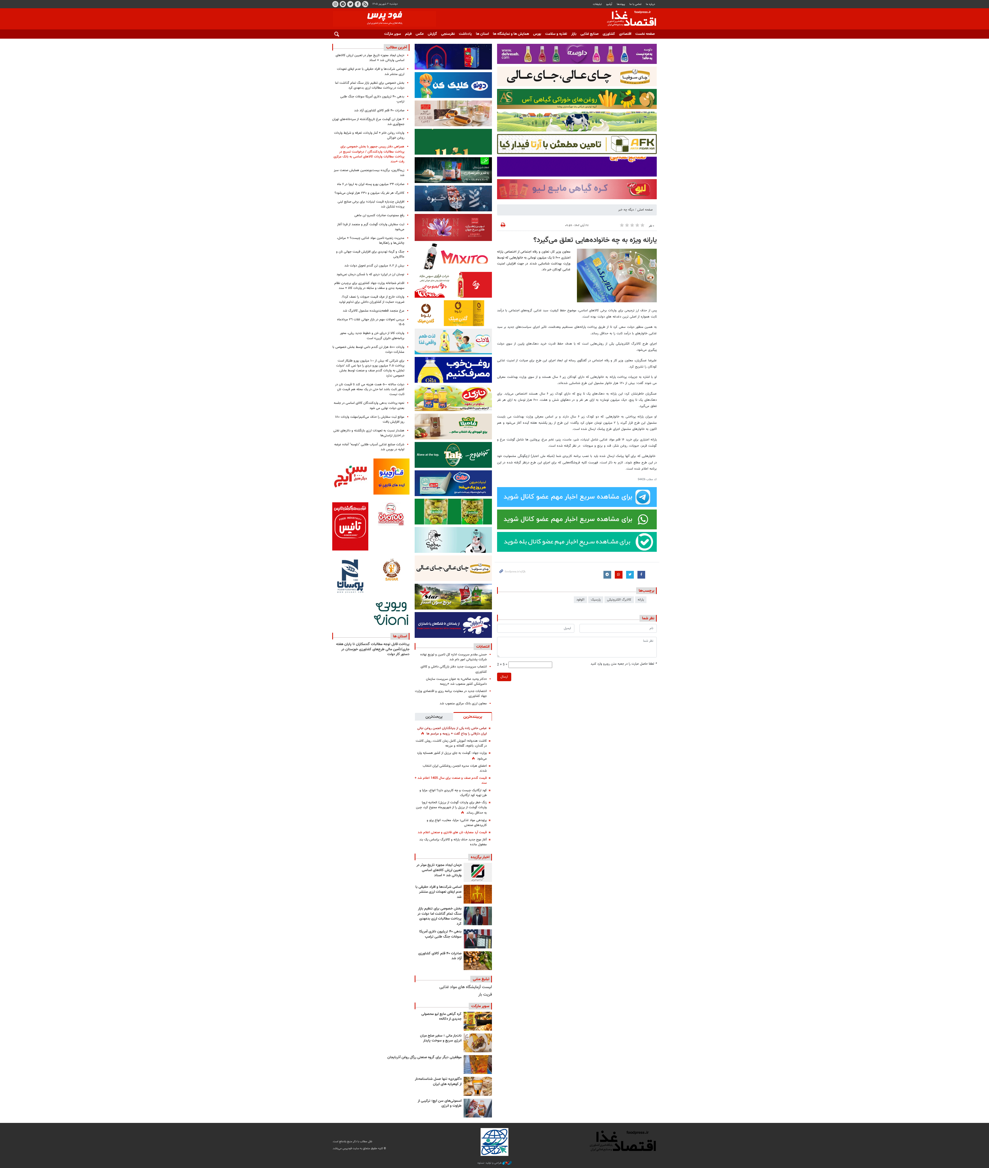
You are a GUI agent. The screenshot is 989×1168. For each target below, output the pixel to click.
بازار (573, 34)
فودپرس (628, 19)
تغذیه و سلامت (556, 34)
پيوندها (621, 4)
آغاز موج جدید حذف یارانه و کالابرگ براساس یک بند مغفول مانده (453, 842)
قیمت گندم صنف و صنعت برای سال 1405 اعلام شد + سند (451, 780)
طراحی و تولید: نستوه (490, 1163)
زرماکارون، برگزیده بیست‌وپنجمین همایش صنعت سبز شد (369, 173)
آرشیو (609, 4)
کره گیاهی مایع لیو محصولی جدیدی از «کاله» (441, 1016)
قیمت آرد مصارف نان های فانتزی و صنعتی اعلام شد (452, 832)
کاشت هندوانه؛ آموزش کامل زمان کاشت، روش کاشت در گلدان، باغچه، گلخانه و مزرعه (451, 743)
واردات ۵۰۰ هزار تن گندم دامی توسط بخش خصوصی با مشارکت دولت (368, 350)
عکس (420, 34)
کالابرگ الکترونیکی (619, 599)
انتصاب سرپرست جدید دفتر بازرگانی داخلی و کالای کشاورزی (454, 669)
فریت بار (485, 994)
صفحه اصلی (645, 209)
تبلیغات (597, 4)
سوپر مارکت (392, 34)
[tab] (472, 716)
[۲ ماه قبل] (478, 1021)
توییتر (350, 4)
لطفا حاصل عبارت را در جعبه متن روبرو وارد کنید (624, 664)
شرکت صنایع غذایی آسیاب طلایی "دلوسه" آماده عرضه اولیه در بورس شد (369, 447)
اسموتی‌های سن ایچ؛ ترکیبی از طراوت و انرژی (440, 1103)
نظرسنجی (448, 34)
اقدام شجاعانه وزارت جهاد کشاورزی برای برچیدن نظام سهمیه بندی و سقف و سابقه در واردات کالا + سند (369, 286)
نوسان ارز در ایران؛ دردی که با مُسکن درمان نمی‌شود (370, 274)
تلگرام (343, 4)
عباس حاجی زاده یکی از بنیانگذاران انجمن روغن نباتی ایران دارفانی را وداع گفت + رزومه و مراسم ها (452, 731)
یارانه (641, 599)
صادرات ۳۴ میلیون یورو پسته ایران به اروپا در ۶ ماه (370, 184)
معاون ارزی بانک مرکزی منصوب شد (463, 703)
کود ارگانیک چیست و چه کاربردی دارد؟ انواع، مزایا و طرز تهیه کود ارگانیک (453, 793)
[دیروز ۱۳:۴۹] (478, 938)
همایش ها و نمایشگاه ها (511, 34)
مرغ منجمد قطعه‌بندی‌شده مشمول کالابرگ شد (373, 310)
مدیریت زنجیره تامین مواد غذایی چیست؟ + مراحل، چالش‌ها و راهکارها (370, 241)
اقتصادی (625, 34)
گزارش (432, 34)
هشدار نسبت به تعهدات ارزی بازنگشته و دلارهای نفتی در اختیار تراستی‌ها (368, 433)
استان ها (482, 34)
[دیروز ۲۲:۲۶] (478, 872)
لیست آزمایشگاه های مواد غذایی (465, 987)
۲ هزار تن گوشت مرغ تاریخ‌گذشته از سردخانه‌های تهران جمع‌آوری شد (368, 122)
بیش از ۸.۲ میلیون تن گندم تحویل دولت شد (374, 265)
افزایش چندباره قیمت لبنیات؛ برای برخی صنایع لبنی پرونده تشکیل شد (371, 204)
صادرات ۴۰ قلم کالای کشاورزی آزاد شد (440, 956)
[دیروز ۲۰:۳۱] (478, 915)
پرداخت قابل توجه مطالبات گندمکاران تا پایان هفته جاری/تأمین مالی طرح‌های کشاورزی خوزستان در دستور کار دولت (373, 649)
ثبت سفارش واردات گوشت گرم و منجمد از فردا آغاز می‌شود (370, 227)
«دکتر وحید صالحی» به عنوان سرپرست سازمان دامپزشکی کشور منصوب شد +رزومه (456, 682)
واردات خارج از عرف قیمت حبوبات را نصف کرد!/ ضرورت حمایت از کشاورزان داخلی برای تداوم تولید (371, 299)
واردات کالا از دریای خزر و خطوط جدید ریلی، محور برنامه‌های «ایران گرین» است (372, 336)
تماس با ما (635, 4)
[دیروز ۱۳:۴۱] (478, 960)
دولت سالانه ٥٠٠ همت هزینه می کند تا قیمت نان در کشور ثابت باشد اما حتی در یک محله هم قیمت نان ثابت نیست (369, 389)
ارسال (504, 676)
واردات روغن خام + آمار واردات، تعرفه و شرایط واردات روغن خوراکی (369, 135)
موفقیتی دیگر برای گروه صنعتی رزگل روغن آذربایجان (424, 1057)
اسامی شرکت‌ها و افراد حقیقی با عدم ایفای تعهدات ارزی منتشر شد (438, 892)
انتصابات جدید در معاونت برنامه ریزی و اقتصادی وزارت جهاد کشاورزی (451, 694)
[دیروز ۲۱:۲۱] (478, 894)
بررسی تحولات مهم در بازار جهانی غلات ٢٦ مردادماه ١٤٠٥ (370, 322)
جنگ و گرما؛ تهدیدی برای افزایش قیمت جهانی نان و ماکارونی (370, 254)
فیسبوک (358, 4)
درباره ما (650, 4)
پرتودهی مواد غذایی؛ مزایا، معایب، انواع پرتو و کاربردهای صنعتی (457, 823)
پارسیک (596, 599)
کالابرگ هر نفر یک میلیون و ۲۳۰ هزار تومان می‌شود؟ (369, 193)
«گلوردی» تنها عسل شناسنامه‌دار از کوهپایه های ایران (438, 1081)
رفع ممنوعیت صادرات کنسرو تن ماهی (379, 215)
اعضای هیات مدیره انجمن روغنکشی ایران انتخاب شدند (455, 768)
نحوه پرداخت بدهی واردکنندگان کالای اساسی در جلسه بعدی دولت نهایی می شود (369, 406)
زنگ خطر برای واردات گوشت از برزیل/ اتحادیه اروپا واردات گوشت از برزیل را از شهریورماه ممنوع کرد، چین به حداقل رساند (451, 807)
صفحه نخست (645, 34)
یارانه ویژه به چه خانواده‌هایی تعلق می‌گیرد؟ (595, 240)
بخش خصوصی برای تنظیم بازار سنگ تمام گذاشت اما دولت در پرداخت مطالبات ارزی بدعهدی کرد (439, 916)
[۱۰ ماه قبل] (478, 1064)
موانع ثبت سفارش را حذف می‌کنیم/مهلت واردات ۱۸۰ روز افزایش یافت (369, 419)
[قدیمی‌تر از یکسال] (478, 1086)
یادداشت (465, 34)
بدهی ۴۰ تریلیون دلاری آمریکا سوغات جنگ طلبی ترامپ (440, 934)
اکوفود (580, 599)
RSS (365, 4)
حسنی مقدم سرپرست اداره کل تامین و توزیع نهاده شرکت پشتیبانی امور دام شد (453, 657)
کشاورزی (609, 34)
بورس (537, 34)
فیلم (408, 34)
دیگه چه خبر (626, 209)
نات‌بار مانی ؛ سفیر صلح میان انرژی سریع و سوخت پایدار (441, 1038)
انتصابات (482, 647)
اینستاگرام (335, 4)
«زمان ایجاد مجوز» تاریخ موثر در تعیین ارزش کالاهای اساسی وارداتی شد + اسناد (439, 870)
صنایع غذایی (590, 34)
